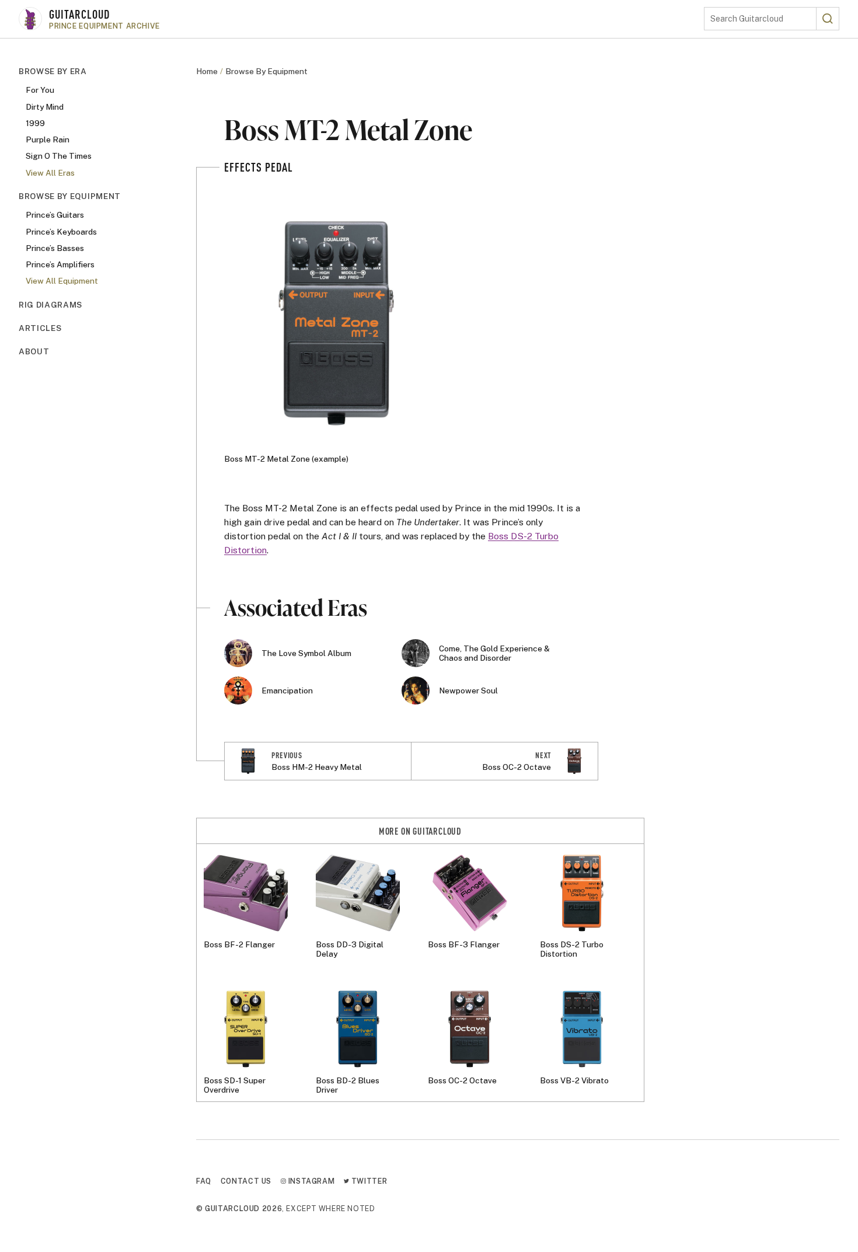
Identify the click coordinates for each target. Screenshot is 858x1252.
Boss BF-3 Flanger (464, 944)
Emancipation (287, 690)
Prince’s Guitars (55, 214)
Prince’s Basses (55, 248)
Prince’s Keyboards (61, 231)
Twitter (368, 1181)
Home (207, 71)
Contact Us (246, 1181)
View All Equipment (62, 280)
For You (40, 90)
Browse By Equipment (70, 196)
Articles (40, 328)
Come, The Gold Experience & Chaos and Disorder (494, 653)
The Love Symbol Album (306, 653)
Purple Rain (47, 139)
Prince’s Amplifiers (60, 264)
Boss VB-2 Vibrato (574, 1080)
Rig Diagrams (50, 304)
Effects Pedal (258, 167)
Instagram (310, 1181)
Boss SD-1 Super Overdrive (235, 1085)
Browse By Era (53, 71)
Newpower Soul (468, 690)
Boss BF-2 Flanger (239, 944)
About (34, 351)
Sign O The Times (59, 156)
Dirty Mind (45, 106)
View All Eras (50, 172)
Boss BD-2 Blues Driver (347, 1085)
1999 (35, 123)
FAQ (203, 1181)
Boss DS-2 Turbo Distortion (572, 949)
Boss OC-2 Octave (462, 1080)
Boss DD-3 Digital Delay (349, 949)
